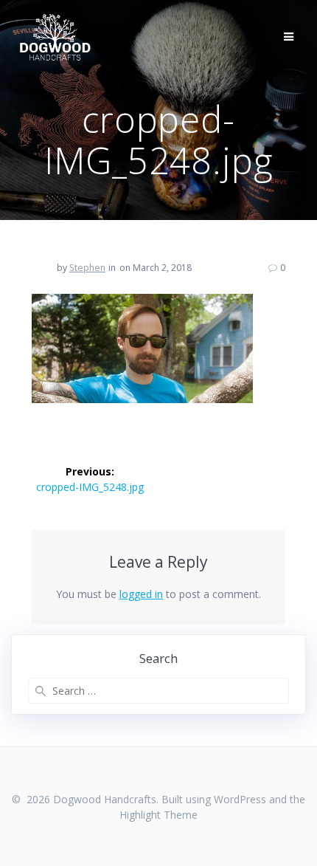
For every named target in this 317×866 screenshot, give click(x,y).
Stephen (87, 267)
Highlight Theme (158, 815)
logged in (141, 594)
